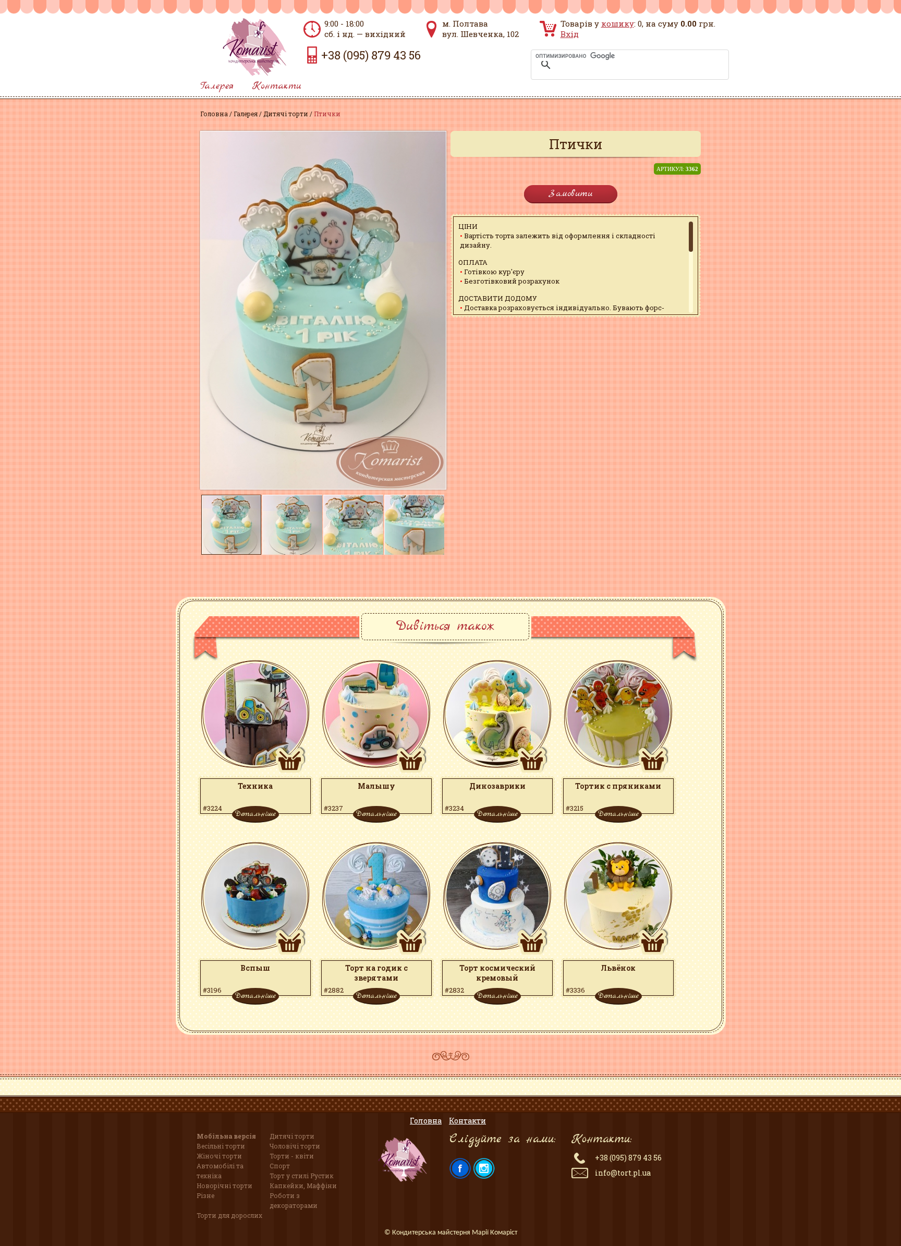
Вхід (570, 34)
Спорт (280, 1166)
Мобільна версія (226, 1136)
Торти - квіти (292, 1156)
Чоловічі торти (295, 1146)
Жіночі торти (219, 1156)
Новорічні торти (224, 1185)
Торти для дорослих (229, 1215)
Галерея (217, 86)
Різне (205, 1195)
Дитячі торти (285, 113)
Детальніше (255, 814)
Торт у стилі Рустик (302, 1175)
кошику (617, 23)
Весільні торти (221, 1146)
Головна (214, 113)
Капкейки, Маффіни (303, 1185)
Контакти (276, 86)
